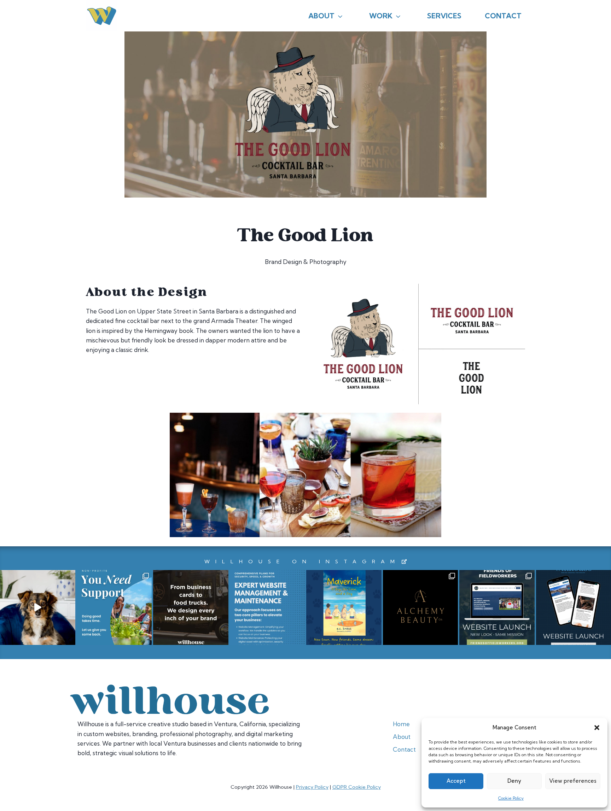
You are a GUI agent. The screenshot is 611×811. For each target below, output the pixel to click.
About (321, 15)
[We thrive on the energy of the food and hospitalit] (190, 607)
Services (444, 15)
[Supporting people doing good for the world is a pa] (114, 607)
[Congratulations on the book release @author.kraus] (344, 607)
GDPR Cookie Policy (356, 787)
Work (380, 15)
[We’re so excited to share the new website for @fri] (497, 607)
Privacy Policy (312, 787)
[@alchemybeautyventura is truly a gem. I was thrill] (420, 607)
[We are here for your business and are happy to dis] (267, 607)
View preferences (573, 780)
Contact (503, 15)
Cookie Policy (511, 798)
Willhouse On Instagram (302, 561)
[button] (596, 727)
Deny (514, 780)
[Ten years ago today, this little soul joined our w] (37, 607)
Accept (456, 780)
